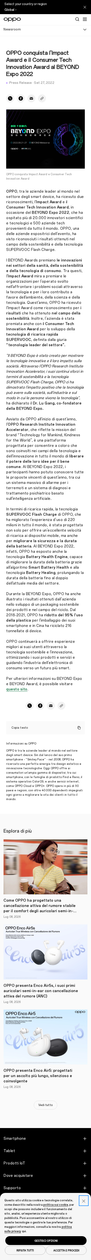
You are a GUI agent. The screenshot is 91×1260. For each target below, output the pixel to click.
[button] (84, 19)
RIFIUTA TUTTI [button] (25, 1250)
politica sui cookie (55, 1204)
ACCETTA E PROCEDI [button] (66, 1250)
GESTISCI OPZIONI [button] (46, 1241)
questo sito (16, 689)
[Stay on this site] (85, 7)
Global (9, 10)
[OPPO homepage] (12, 19)
